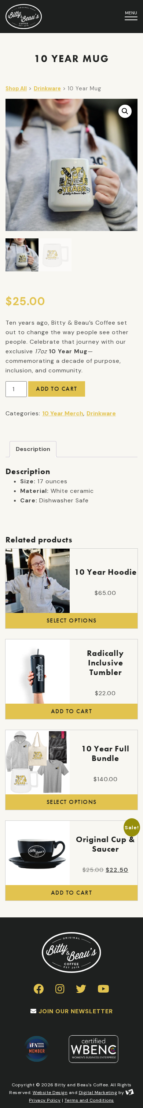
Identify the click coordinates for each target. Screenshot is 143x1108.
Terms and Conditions (89, 1100)
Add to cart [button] (71, 711)
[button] (125, 111)
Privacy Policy (44, 1100)
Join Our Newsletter (75, 1011)
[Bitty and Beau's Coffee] (51, 16)
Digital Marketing (98, 1093)
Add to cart (56, 389)
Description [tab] (33, 449)
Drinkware (47, 88)
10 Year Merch (62, 413)
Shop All (16, 88)
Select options (72, 620)
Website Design (50, 1093)
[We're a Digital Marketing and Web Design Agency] (129, 1093)
